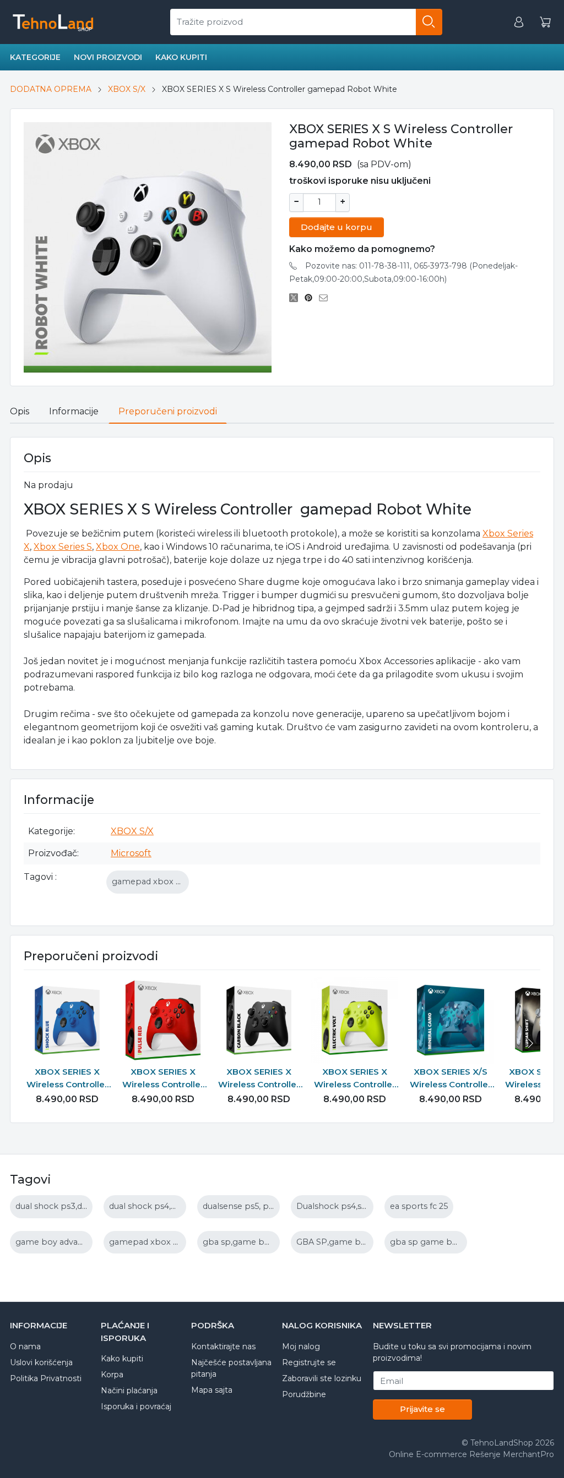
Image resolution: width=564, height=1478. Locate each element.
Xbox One (118, 546)
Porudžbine (304, 1394)
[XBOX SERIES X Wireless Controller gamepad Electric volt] (354, 1020)
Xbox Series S (63, 546)
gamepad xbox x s (149, 881)
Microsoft (131, 853)
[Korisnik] (519, 22)
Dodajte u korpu (336, 227)
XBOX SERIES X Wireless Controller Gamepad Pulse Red (163, 1078)
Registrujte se (309, 1362)
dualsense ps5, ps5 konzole (257, 1206)
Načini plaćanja (129, 1390)
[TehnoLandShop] (52, 22)
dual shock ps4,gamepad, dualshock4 (184, 1206)
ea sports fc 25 (419, 1206)
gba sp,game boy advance (256, 1242)
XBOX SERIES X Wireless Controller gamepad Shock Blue (67, 1078)
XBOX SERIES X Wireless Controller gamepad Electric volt (354, 1078)
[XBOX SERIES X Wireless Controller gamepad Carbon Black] (258, 1020)
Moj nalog (301, 1346)
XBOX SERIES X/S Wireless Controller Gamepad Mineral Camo (450, 1078)
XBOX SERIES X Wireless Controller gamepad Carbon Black (259, 1078)
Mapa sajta (211, 1390)
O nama (25, 1346)
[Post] (296, 297)
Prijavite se (422, 1409)
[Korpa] (545, 22)
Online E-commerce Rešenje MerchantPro (471, 1454)
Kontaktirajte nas (223, 1346)
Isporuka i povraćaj (136, 1406)
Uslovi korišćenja (41, 1362)
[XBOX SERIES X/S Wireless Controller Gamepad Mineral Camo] (450, 1020)
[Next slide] (529, 1043)
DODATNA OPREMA (50, 89)
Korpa (112, 1375)
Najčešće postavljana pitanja (231, 1368)
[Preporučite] (326, 297)
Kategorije (35, 57)
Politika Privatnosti (46, 1378)
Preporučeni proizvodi (167, 411)
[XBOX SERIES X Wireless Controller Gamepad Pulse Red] (163, 1020)
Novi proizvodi (108, 57)
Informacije (74, 411)
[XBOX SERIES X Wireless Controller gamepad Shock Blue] (67, 1020)
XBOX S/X (126, 89)
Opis (19, 411)
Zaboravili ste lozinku (321, 1378)
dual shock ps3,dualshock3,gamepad (89, 1206)
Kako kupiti (181, 57)
